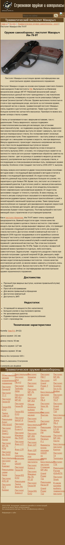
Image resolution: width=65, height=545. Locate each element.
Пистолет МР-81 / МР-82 (19, 397)
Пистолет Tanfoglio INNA (19, 388)
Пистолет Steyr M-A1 (45, 406)
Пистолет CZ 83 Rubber (57, 429)
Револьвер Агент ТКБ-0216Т (7, 422)
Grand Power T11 (43, 476)
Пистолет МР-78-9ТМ (6, 446)
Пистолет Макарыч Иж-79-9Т (19, 435)
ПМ (30, 89)
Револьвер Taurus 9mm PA (20, 484)
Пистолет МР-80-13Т (57, 377)
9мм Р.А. (11, 331)
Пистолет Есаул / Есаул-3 (19, 426)
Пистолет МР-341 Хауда (57, 438)
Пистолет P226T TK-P (57, 397)
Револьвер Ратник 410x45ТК (58, 471)
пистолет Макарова (14, 218)
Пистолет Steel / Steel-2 (6, 431)
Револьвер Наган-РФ (46, 430)
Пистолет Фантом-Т (45, 415)
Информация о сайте (9, 512)
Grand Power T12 (43, 491)
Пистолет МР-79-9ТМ (32, 392)
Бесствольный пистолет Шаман (34, 427)
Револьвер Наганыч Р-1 (46, 439)
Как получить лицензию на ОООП (19, 458)
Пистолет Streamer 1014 (32, 377)
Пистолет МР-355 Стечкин (32, 436)
